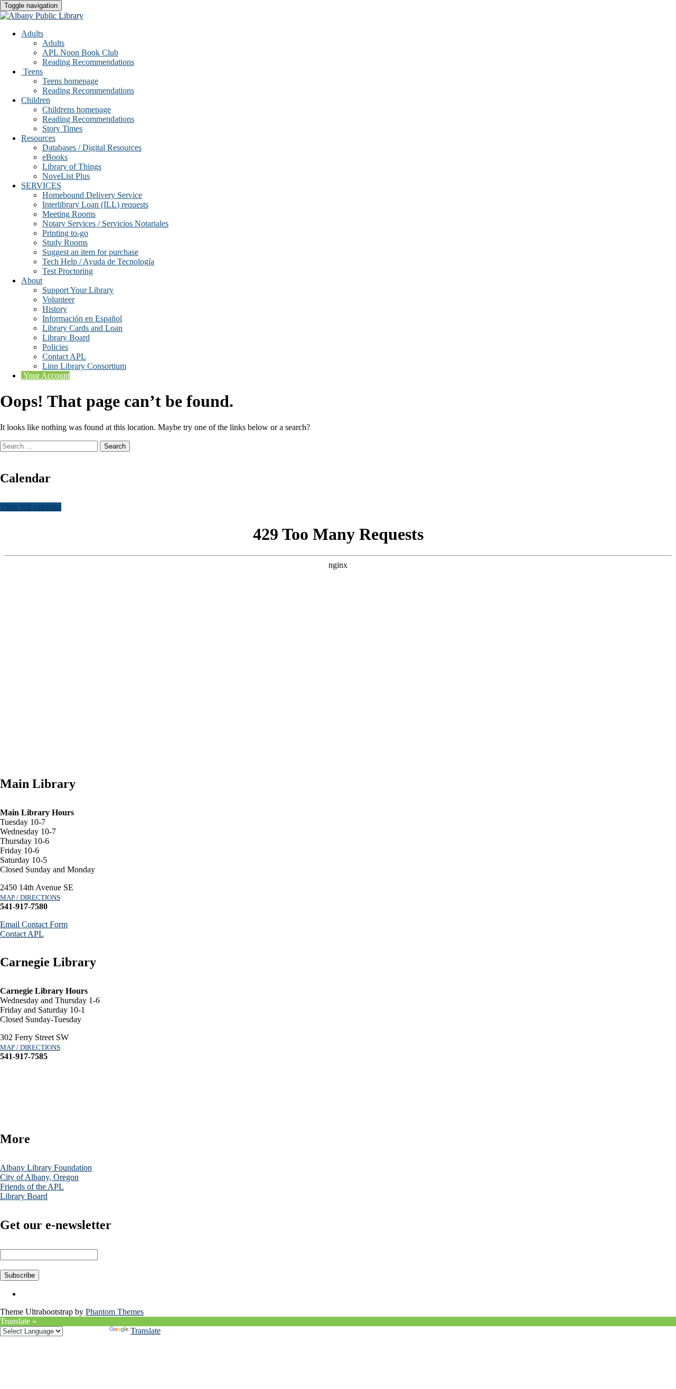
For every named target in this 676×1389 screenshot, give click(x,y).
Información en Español (82, 318)
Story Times (62, 128)
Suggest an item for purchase (90, 252)
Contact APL (64, 356)
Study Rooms (65, 242)
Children (35, 100)
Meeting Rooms (69, 214)
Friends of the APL (32, 1186)
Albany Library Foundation (46, 1167)
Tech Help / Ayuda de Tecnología (98, 261)
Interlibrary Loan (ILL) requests (95, 204)
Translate (145, 1330)
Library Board (66, 337)
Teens (32, 71)
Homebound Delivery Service (92, 195)
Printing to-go (65, 233)
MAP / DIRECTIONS (30, 897)
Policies (55, 347)
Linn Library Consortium (84, 365)
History (54, 309)
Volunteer (58, 299)
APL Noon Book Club (80, 52)
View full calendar (30, 506)
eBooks (55, 157)
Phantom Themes (115, 1311)
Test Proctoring (67, 271)
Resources (38, 138)
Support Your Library (78, 290)
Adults (32, 33)
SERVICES (41, 185)
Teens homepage (70, 81)
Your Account (45, 375)
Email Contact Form (34, 924)
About (31, 280)
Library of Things (71, 166)
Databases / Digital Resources (92, 147)
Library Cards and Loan (82, 328)
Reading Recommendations (88, 62)
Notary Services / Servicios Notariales (105, 223)
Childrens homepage (76, 109)
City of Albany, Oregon (39, 1177)
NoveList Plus (66, 176)
